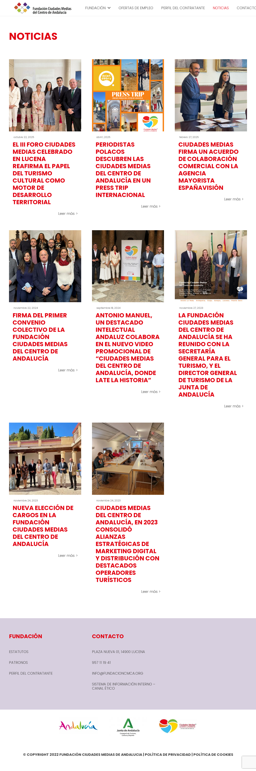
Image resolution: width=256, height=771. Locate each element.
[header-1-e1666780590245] (43, 8)
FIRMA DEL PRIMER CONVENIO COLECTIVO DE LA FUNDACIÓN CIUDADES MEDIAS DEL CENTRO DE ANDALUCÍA (40, 337)
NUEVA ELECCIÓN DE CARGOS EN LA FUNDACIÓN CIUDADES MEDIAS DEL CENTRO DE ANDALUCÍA (43, 526)
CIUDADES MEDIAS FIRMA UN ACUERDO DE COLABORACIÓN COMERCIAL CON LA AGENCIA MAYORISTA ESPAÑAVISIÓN (208, 166)
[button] (108, 8)
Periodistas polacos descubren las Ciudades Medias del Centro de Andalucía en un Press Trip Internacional (123, 169)
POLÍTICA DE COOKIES (213, 754)
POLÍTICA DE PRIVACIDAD (168, 754)
